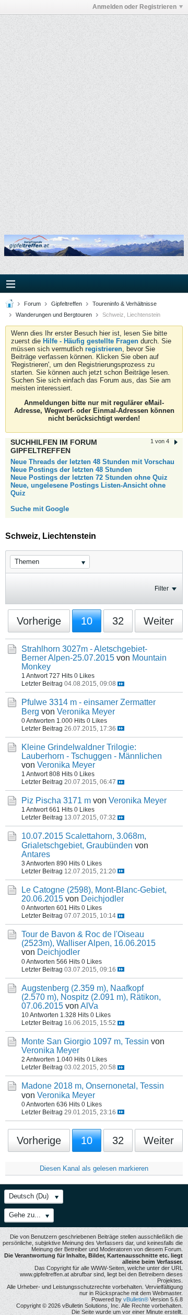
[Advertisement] (94, 116)
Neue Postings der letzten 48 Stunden (71, 470)
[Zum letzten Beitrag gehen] (121, 684)
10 (86, 621)
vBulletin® (135, 1299)
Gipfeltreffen (66, 304)
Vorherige (39, 621)
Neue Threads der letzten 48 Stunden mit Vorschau (92, 462)
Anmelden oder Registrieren (134, 6)
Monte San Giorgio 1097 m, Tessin (85, 1041)
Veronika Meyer (86, 711)
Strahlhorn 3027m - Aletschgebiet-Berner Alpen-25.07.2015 (84, 653)
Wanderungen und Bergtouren (54, 315)
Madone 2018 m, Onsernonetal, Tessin (92, 1085)
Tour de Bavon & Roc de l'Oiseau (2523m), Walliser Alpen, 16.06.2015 (88, 939)
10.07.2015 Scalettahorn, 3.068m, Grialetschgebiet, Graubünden (83, 840)
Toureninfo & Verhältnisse (124, 304)
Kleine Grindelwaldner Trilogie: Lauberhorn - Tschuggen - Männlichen (91, 751)
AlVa (89, 1005)
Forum (32, 304)
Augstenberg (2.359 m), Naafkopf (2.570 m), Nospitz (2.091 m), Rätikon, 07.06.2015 (91, 997)
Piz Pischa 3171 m (56, 800)
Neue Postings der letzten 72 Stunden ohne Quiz (89, 477)
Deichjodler (102, 898)
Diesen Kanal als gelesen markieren (94, 1168)
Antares (35, 854)
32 (118, 621)
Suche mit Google (39, 509)
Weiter (159, 621)
